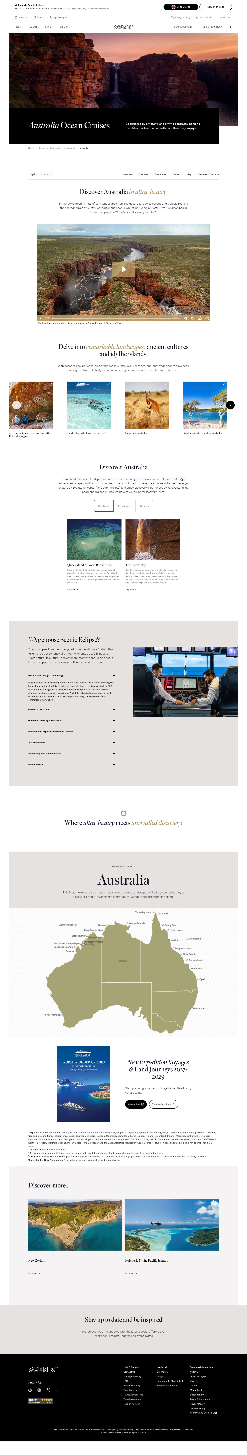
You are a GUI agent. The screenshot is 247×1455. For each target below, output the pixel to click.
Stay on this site (215, 6)
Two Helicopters (36, 742)
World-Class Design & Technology (45, 675)
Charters (194, 1381)
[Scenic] (123, 27)
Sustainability (197, 1394)
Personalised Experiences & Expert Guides (50, 731)
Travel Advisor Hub (133, 1394)
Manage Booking (182, 17)
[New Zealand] (75, 1225)
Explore (32, 1273)
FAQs (126, 1381)
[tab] (103, 506)
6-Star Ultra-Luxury (38, 709)
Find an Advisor (132, 1403)
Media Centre (197, 1390)
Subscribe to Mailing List (170, 1381)
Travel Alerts (130, 1390)
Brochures (23, 17)
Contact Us (129, 1371)
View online (134, 1104)
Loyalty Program (60, 17)
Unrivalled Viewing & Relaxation (45, 720)
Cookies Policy (197, 1408)
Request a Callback (167, 1385)
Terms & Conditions (200, 1399)
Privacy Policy (197, 1403)
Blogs (160, 1376)
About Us (195, 1371)
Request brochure (161, 1104)
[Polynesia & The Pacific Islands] (172, 1225)
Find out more (35, 764)
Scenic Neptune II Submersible (44, 753)
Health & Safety (132, 1385)
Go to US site (183, 6)
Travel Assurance (132, 1399)
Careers (194, 1385)
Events (40, 17)
